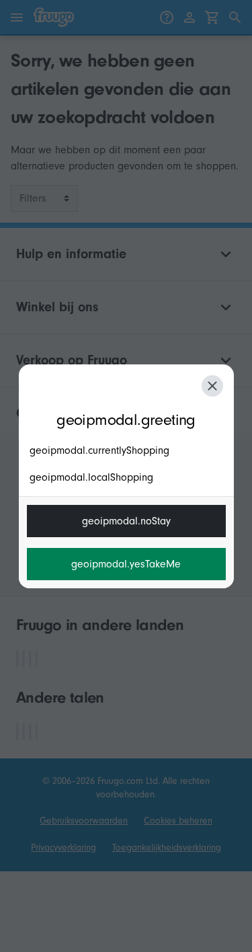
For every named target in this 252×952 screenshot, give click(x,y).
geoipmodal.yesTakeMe (126, 564)
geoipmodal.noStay (126, 521)
